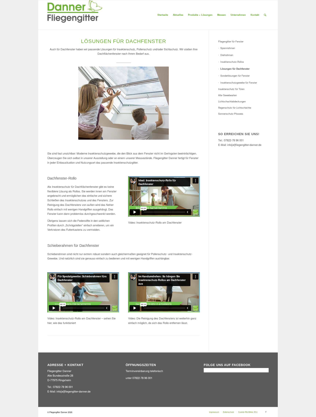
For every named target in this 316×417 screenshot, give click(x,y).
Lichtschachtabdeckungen (232, 101)
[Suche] (265, 14)
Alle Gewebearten (227, 95)
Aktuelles (178, 14)
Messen (221, 14)
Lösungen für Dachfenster (235, 68)
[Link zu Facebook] (266, 411)
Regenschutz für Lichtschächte (234, 107)
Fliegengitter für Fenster (230, 41)
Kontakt (255, 14)
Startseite (162, 14)
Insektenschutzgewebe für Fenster (238, 82)
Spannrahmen (227, 48)
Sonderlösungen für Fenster (235, 75)
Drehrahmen (226, 55)
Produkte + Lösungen (200, 14)
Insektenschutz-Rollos (232, 61)
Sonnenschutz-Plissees (230, 113)
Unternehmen (238, 14)
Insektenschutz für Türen (231, 89)
